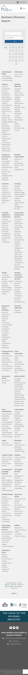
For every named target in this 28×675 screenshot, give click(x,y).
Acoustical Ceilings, (17, 90)
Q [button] (13, 57)
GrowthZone (20, 672)
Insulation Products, (17, 299)
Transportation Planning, (7, 429)
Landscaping (18, 409)
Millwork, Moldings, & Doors (6, 200)
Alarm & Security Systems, (19, 500)
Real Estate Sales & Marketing (20, 487)
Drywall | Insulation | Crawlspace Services (18, 276)
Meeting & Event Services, (7, 168)
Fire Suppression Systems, (19, 508)
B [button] (13, 47)
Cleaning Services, (17, 187)
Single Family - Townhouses (6, 150)
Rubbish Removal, (17, 199)
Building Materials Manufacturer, (19, 101)
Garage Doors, (6, 563)
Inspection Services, (17, 233)
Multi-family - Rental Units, (6, 117)
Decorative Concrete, (5, 230)
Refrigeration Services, (6, 338)
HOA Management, (19, 475)
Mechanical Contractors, (18, 237)
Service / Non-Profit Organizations (19, 167)
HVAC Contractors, (6, 322)
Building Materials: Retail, (19, 106)
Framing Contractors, (6, 191)
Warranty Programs (5, 179)
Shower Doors (19, 405)
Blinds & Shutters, (5, 556)
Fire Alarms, (18, 505)
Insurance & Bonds (6, 377)
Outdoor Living (7, 455)
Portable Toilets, (19, 240)
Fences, (16, 503)
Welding (17, 269)
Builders (5, 84)
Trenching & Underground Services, (18, 263)
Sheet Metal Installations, (18, 257)
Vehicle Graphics (7, 490)
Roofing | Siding (7, 494)
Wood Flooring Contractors (7, 369)
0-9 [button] (6, 47)
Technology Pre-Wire (19, 371)
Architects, (5, 275)
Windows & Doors (6, 551)
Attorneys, (5, 443)
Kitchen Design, (19, 397)
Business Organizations (19, 156)
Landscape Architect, (18, 421)
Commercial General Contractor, (6, 91)
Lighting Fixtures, (20, 399)
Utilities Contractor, (18, 533)
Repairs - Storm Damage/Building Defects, (8, 122)
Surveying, (5, 426)
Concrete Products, (5, 226)
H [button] (16, 50)
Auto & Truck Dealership (18, 75)
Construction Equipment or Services (19, 215)
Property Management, (19, 479)
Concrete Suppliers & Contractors (6, 215)
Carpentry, (5, 188)
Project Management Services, (18, 248)
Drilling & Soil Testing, (18, 228)
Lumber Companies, (18, 117)
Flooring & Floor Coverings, (7, 363)
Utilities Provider (19, 536)
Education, (5, 165)
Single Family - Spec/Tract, (6, 145)
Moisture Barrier (19, 302)
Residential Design (5, 293)
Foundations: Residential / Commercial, (6, 236)
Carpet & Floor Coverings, (7, 357)
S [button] (19, 57)
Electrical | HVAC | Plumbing (5, 308)
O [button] (22, 54)
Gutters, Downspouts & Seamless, (7, 499)
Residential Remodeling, (6, 127)
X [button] (19, 60)
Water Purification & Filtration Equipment (6, 344)
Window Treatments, (6, 568)
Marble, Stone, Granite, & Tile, (19, 402)
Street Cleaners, (19, 202)
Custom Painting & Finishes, (19, 458)
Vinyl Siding (5, 521)
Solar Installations (7, 546)
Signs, (4, 488)
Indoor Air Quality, (5, 543)
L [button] (12, 54)
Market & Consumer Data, (19, 444)
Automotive (18, 72)
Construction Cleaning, (18, 220)
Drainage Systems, (17, 413)
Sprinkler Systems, (17, 429)
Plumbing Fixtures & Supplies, (5, 333)
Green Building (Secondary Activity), (7, 101)
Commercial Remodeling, (6, 96)
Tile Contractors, (7, 366)
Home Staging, (7, 287)
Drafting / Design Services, (7, 282)
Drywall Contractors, (18, 286)
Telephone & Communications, (20, 529)
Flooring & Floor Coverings (7, 352)
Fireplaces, (5, 461)
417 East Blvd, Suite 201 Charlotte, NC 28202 (15, 638)
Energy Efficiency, (7, 532)
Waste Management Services (18, 207)
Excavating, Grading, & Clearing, (5, 418)
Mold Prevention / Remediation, (19, 195)
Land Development (6, 410)
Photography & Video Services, (7, 485)
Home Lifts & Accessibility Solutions (18, 513)
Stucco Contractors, (6, 518)
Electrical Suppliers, (5, 317)
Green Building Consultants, (7, 539)
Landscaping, (18, 424)
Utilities (17, 525)
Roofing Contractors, (6, 508)
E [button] (22, 47)
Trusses (16, 130)
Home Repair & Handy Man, (7, 106)
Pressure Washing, (17, 243)
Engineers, (5, 285)
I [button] (19, 50)
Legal (4, 440)
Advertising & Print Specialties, (7, 77)
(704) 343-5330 (15, 641)
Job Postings (18, 586)
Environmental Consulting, (6, 535)
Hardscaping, (18, 416)
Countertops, (18, 387)
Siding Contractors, (6, 512)
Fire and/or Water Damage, (19, 191)
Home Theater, (19, 364)
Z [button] (16, 64)
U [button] (9, 60)
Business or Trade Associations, (18, 161)
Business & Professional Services (6, 157)
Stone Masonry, (7, 515)
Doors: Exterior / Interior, (7, 560)
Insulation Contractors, (18, 295)
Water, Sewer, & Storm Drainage (7, 435)
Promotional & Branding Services (7, 471)
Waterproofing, (19, 267)
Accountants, (6, 161)
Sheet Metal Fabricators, (18, 253)
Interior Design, (7, 289)
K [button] (9, 54)
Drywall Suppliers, (17, 290)
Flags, (4, 482)
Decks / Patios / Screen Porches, (7, 458)
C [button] (16, 47)
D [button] (19, 47)
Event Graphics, (7, 480)
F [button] (10, 50)
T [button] (22, 57)
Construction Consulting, (18, 224)
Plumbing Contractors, (6, 328)
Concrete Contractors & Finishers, (6, 221)
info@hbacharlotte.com (15, 644)
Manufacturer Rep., (18, 121)
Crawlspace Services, (18, 282)
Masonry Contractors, (6, 504)
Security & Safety (18, 495)
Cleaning (17, 184)
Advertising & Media (6, 73)
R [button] (16, 57)
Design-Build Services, (6, 278)
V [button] (12, 60)
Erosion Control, (7, 414)
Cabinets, (5, 186)
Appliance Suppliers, (17, 380)
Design (4, 272)
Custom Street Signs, (7, 477)
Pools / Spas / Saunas (6, 464)
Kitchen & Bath (19, 376)
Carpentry (5, 184)
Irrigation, (17, 418)
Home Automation (18, 352)
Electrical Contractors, (6, 313)
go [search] (15, 41)
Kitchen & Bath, (19, 395)
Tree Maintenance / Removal (19, 434)
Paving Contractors (6, 241)
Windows (5, 571)
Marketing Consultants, (18, 448)
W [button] (16, 60)
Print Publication (7, 80)
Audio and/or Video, (18, 357)
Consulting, (5, 163)
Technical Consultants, (18, 367)
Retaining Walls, (19, 426)
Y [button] (22, 60)
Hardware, (17, 393)
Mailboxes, (9, 482)
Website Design (19, 451)
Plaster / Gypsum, (17, 125)
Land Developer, (7, 422)
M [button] (16, 54)
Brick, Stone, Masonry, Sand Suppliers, (19, 95)
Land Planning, (6, 424)
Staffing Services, (7, 175)
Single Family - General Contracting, (6, 140)
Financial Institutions (18, 307)
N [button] (19, 54)
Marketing (18, 440)
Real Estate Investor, (18, 483)
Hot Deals (13, 584)
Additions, (5, 86)
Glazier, (4, 565)
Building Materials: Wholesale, (18, 111)
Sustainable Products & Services (6, 527)
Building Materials (17, 85)
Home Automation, (18, 361)
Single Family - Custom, (6, 135)
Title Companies (7, 445)
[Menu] (21, 2)
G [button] (13, 50)
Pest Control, (6, 171)
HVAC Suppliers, (7, 325)
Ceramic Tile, (6, 360)
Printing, (4, 173)
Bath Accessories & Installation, (20, 384)
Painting (17, 455)
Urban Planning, (7, 432)
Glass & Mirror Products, (19, 390)
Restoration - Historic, (6, 131)
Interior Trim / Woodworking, (7, 195)
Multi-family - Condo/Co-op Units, (6, 111)
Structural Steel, (19, 128)
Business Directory (11, 583)
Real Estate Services (18, 470)
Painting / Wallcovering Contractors (18, 463)
